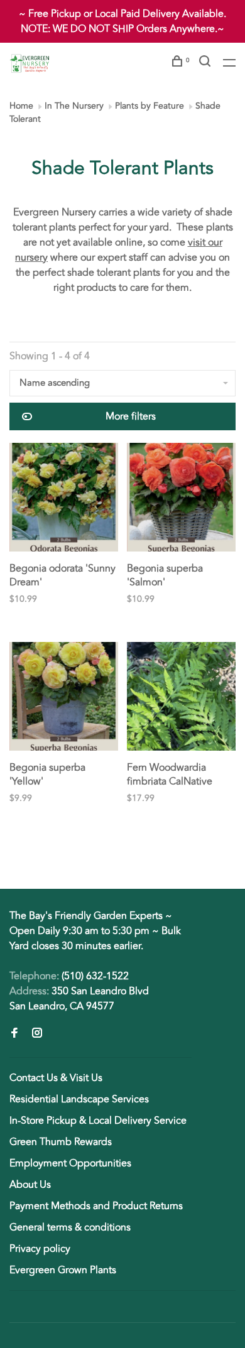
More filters (131, 416)
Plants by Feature (149, 105)
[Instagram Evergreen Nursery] (37, 1033)
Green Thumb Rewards (60, 1142)
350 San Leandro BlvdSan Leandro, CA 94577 (79, 999)
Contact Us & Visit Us (55, 1077)
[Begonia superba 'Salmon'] (181, 499)
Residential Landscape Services (79, 1099)
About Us (30, 1184)
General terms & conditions (70, 1227)
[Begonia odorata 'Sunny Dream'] (63, 499)
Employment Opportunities (70, 1163)
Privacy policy (39, 1248)
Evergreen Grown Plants (62, 1270)
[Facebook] (14, 1033)
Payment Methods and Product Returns (96, 1206)
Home (21, 105)
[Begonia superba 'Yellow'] (63, 698)
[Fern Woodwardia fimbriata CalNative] (181, 698)
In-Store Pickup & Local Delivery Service (98, 1120)
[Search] (206, 63)
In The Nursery (74, 105)
